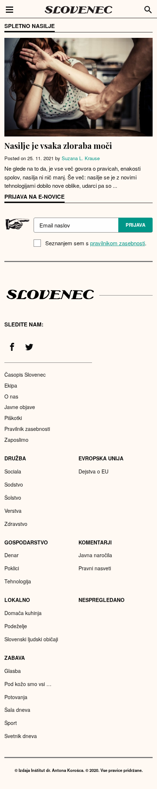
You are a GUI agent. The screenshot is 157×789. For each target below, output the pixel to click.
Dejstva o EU (93, 471)
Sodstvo (13, 484)
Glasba (12, 670)
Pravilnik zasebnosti (27, 428)
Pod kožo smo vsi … (27, 683)
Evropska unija (100, 458)
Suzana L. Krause (81, 158)
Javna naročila (95, 555)
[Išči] (148, 8)
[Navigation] (9, 9)
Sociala (12, 471)
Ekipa (10, 385)
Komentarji (95, 542)
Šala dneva (17, 709)
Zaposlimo (16, 439)
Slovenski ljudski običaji (31, 639)
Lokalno (17, 599)
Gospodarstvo (26, 542)
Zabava (14, 657)
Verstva (13, 510)
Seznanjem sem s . (95, 243)
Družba (15, 458)
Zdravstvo (15, 523)
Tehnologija (17, 581)
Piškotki (13, 417)
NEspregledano (101, 599)
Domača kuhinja (23, 612)
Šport (10, 722)
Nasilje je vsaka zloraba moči (58, 145)
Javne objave (19, 407)
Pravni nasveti (94, 568)
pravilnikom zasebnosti (117, 243)
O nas (11, 396)
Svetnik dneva (20, 736)
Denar (11, 555)
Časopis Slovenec (25, 374)
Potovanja (15, 697)
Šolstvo (12, 497)
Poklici (11, 568)
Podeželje (15, 626)
